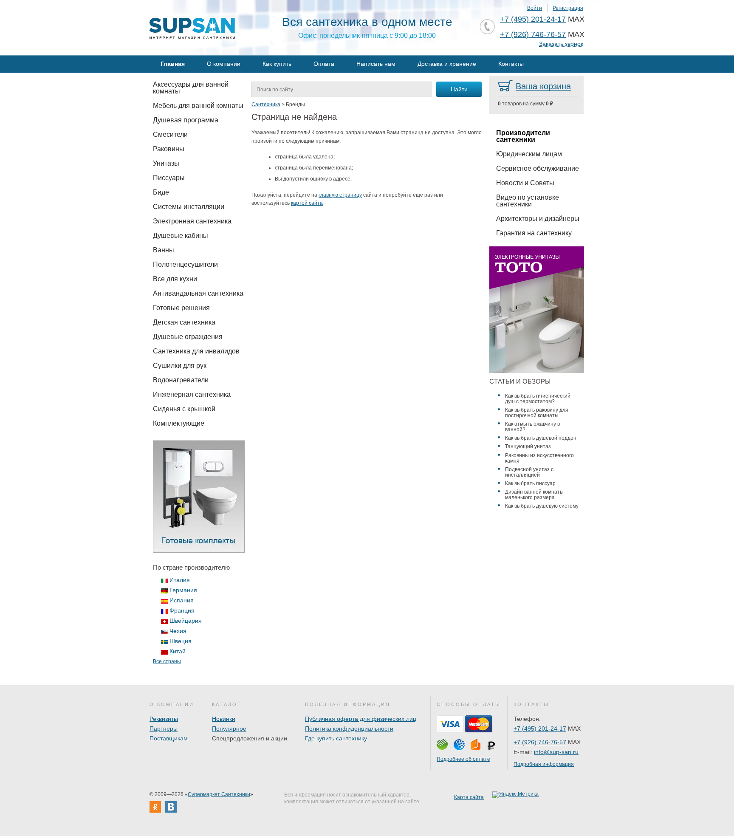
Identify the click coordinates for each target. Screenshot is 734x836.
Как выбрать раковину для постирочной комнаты (536, 412)
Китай (177, 651)
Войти (534, 8)
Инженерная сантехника (192, 394)
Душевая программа (185, 120)
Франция (182, 610)
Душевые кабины (180, 235)
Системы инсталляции (188, 206)
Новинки (223, 718)
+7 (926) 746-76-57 (533, 34)
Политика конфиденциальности (349, 728)
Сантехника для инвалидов (196, 351)
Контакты (511, 63)
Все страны (167, 661)
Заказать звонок (561, 44)
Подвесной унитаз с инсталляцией (529, 472)
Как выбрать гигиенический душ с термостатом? (537, 398)
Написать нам (375, 63)
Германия (183, 590)
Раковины (168, 149)
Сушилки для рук (179, 365)
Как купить (277, 63)
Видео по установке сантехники (527, 201)
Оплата (323, 63)
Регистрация (568, 8)
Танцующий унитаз (528, 446)
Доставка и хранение (447, 63)
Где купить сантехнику (336, 738)
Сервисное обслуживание (537, 168)
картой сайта (307, 203)
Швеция (180, 641)
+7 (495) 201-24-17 (533, 19)
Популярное (229, 728)
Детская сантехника (184, 322)
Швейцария (185, 620)
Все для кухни (175, 278)
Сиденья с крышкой (184, 408)
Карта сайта (469, 797)
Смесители (170, 134)
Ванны (163, 250)
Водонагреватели (181, 380)
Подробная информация (544, 764)
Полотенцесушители (185, 264)
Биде (161, 192)
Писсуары (169, 177)
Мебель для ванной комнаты (198, 105)
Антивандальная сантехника (198, 293)
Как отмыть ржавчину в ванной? (532, 426)
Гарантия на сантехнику (534, 233)
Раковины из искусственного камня (539, 458)
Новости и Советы (525, 182)
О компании (223, 63)
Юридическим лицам (529, 154)
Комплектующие (178, 423)
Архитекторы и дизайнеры (537, 218)
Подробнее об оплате (463, 759)
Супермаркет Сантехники (219, 794)
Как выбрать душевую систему (542, 506)
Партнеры (164, 728)
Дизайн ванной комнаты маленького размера (534, 494)
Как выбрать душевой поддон (540, 438)
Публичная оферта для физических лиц (360, 718)
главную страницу (340, 195)
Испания (181, 600)
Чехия (177, 630)
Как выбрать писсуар (530, 483)
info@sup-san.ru (556, 751)
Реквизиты (164, 718)
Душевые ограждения (188, 336)
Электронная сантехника (192, 221)
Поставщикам (169, 738)
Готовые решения (181, 307)
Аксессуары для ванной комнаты (191, 88)
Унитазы (166, 163)
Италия (179, 579)
